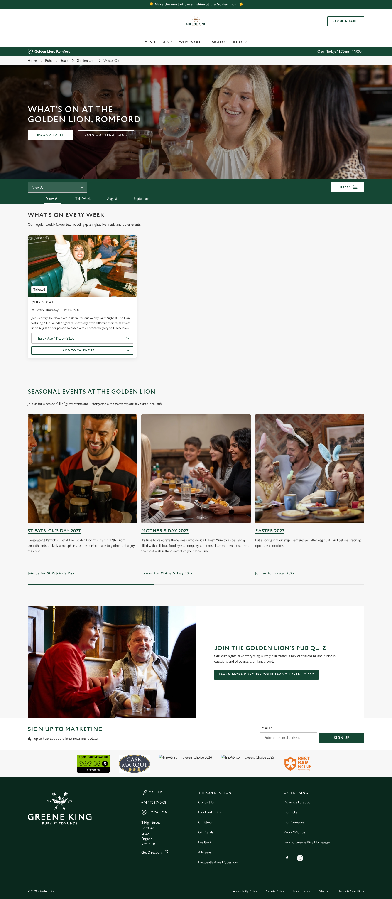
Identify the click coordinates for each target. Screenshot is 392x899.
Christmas (205, 822)
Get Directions (152, 852)
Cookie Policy (275, 891)
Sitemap (324, 891)
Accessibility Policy (245, 891)
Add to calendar (79, 350)
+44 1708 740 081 (154, 802)
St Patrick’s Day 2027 (54, 530)
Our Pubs (290, 812)
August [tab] (112, 198)
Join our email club (106, 135)
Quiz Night (42, 302)
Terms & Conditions (351, 891)
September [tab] (141, 198)
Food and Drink (209, 812)
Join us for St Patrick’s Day (82, 468)
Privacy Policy (301, 891)
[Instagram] (300, 858)
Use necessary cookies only (345, 27)
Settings (241, 42)
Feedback (204, 842)
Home (32, 60)
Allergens (204, 852)
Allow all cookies (345, 12)
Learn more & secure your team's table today (266, 674)
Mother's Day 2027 (165, 530)
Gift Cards (205, 832)
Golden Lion (86, 60)
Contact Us (206, 802)
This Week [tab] (83, 198)
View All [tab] (52, 198)
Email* (266, 728)
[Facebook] (287, 858)
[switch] (139, 42)
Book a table (50, 135)
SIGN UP (341, 738)
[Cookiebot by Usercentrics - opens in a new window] (38, 42)
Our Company (294, 822)
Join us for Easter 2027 (309, 468)
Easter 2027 (269, 530)
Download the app (297, 802)
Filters (344, 187)
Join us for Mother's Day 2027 (195, 468)
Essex (64, 60)
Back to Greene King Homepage (307, 842)
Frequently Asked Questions (218, 862)
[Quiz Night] (82, 266)
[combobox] (57, 187)
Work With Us (294, 832)
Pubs (48, 60)
